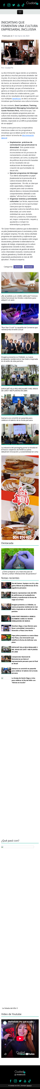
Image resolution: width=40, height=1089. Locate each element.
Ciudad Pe (9, 68)
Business (18, 267)
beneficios (16, 98)
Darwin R (29, 1085)
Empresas (28, 267)
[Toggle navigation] (20, 12)
